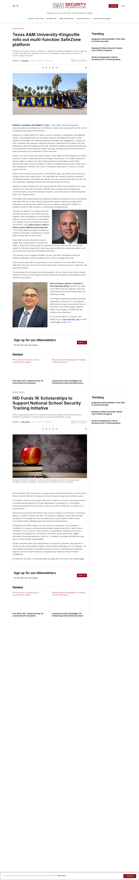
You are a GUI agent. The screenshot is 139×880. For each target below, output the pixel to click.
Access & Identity (83, 18)
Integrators (51, 18)
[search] (17, 6)
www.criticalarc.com (71, 319)
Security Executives (36, 18)
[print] (86, 68)
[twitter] (50, 68)
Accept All (130, 876)
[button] (14, 6)
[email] (56, 68)
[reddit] (53, 68)
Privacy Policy (61, 875)
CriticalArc (25, 61)
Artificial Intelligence (102, 18)
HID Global (25, 422)
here (82, 559)
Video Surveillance (66, 18)
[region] (69, 876)
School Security (19, 28)
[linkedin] (46, 68)
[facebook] (43, 68)
